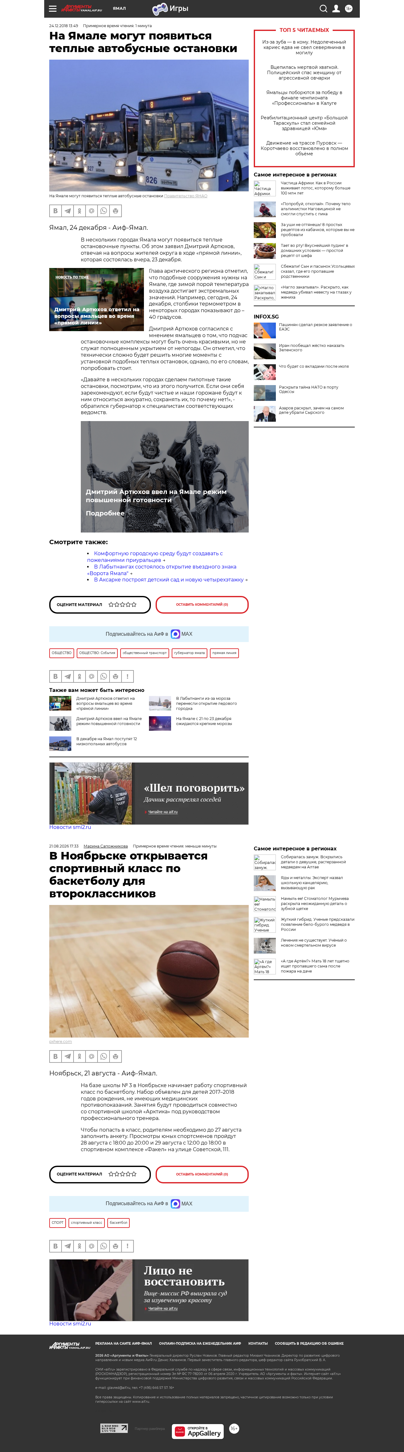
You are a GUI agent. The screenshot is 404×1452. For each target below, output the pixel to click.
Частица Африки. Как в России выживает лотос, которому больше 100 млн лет (315, 188)
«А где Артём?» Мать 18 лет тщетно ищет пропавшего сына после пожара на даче (315, 966)
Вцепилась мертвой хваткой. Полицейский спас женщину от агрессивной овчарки (304, 73)
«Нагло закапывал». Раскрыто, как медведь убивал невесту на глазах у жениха (316, 292)
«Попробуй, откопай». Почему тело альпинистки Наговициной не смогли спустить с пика (316, 208)
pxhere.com (60, 1041)
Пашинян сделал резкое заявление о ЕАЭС (315, 327)
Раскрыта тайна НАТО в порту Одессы (308, 389)
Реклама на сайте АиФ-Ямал (123, 1344)
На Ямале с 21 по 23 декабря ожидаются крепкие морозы (204, 721)
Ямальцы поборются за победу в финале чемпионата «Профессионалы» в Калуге (304, 98)
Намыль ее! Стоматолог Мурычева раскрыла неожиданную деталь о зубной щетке (315, 903)
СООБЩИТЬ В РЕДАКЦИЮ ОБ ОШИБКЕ (309, 1344)
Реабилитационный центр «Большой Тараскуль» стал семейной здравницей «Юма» (304, 123)
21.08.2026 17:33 (64, 846)
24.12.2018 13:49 (63, 25)
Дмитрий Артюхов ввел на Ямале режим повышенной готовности (156, 496)
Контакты (258, 1344)
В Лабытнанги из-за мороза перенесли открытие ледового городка (206, 703)
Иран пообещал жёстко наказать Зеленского (311, 347)
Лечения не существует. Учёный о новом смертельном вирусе (314, 943)
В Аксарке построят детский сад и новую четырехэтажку (169, 580)
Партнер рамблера (150, 1429)
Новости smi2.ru (70, 827)
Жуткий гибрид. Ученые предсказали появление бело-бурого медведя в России (317, 924)
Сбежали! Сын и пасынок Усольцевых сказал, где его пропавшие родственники (318, 271)
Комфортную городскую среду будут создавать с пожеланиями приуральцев (155, 556)
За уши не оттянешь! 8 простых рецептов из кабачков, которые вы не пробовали (317, 229)
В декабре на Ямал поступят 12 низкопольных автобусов (106, 741)
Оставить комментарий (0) (202, 605)
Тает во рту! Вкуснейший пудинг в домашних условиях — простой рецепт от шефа (314, 250)
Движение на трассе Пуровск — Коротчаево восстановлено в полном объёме (304, 148)
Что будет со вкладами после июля (314, 366)
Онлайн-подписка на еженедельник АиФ (200, 1344)
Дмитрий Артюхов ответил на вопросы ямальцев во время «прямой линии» (105, 703)
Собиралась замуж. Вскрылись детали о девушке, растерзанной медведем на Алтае (313, 861)
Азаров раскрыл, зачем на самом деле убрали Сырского (311, 410)
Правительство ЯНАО (185, 195)
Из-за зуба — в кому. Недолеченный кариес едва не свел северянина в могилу (304, 47)
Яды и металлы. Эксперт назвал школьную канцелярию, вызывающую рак (312, 882)
